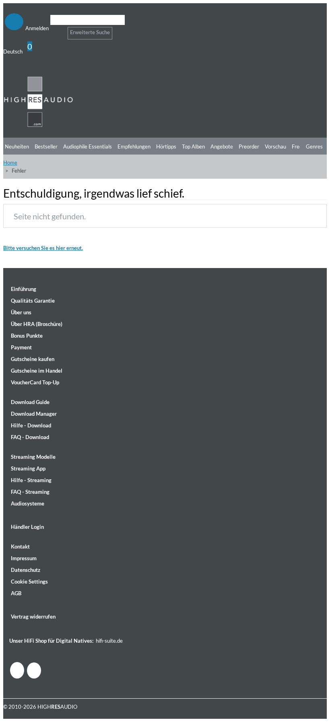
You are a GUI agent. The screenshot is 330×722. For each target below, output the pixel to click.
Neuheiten (17, 146)
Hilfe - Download (31, 425)
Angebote (221, 146)
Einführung (23, 289)
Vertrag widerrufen (33, 616)
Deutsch (13, 51)
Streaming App (28, 468)
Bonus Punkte (27, 335)
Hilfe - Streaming (31, 480)
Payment (21, 347)
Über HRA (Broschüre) (36, 324)
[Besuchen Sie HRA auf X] (34, 670)
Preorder (249, 146)
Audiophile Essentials (87, 146)
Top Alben (193, 146)
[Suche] (55, 30)
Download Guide (30, 402)
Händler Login (27, 527)
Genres (314, 146)
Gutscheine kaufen (32, 359)
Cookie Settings (29, 581)
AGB (16, 593)
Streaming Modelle (33, 457)
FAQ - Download (30, 437)
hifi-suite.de (109, 640)
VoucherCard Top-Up (35, 382)
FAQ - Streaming (30, 492)
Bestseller (46, 146)
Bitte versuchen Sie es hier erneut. (43, 248)
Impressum (24, 558)
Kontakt (20, 546)
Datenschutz (25, 570)
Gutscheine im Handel (36, 370)
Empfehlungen (134, 146)
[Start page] (38, 125)
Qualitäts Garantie (33, 300)
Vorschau (275, 146)
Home (10, 162)
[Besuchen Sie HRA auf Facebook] (17, 670)
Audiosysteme (27, 503)
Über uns (21, 312)
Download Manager (34, 414)
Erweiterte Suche (90, 32)
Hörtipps (166, 146)
